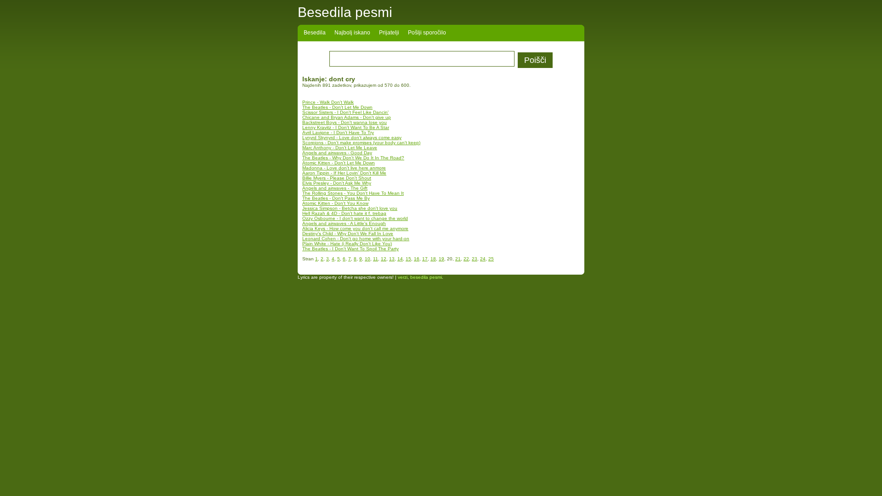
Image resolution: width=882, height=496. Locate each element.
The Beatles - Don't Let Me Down (337, 107)
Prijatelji (389, 32)
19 (441, 258)
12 (383, 258)
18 (433, 258)
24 (483, 258)
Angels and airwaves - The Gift (335, 188)
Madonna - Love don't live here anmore (344, 167)
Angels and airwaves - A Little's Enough (344, 223)
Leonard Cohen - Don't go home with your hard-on (355, 238)
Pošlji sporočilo (427, 32)
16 (416, 258)
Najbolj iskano (352, 32)
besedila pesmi (426, 277)
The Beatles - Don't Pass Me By (336, 198)
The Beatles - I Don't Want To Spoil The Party (350, 248)
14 (400, 258)
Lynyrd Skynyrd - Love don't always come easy (351, 137)
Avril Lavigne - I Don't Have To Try (338, 132)
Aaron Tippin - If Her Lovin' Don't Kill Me (344, 172)
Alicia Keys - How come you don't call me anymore (355, 228)
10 (367, 258)
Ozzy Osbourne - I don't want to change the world (355, 218)
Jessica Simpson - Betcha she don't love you (349, 208)
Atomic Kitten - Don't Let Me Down (338, 162)
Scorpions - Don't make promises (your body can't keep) (361, 142)
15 (408, 258)
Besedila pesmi (345, 12)
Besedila (315, 32)
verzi (402, 277)
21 (458, 258)
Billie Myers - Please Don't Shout (336, 177)
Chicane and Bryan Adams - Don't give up (346, 117)
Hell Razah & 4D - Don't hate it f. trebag (344, 213)
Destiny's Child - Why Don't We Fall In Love (347, 233)
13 (392, 258)
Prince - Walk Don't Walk (328, 102)
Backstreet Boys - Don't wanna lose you (344, 122)
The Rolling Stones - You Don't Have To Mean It (353, 193)
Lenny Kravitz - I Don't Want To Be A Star (345, 127)
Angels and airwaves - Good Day (337, 152)
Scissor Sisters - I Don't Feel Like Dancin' (345, 112)
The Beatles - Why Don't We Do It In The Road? (353, 157)
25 (491, 258)
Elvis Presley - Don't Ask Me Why (336, 183)
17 (425, 258)
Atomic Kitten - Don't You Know (335, 203)
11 (375, 258)
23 (474, 258)
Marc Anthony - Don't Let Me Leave (339, 147)
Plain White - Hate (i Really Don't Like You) (347, 243)
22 (466, 258)
